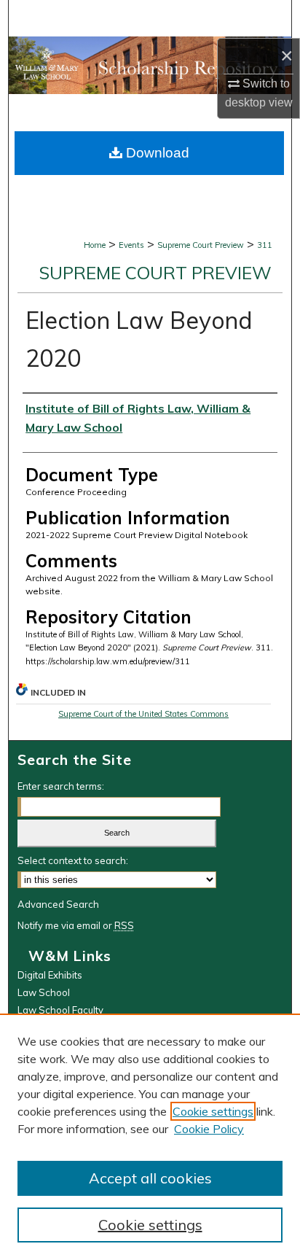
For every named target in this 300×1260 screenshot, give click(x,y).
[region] (150, 1137)
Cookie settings (213, 1111)
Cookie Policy (209, 1128)
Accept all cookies (150, 1178)
